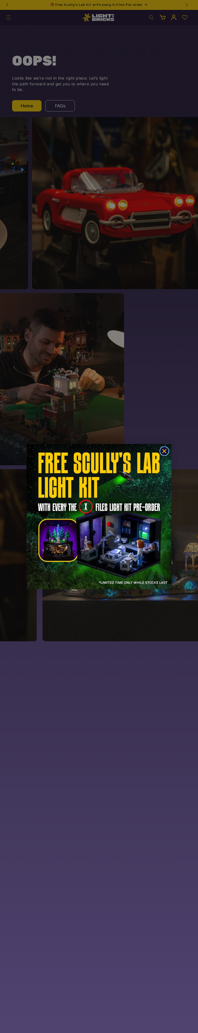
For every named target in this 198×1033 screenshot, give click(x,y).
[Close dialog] (164, 451)
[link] (99, 516)
